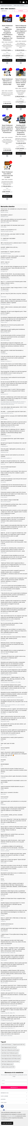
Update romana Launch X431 (7, 1067)
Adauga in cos (7, 60)
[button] (26, 2)
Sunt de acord (7, 1123)
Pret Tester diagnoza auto (7, 1064)
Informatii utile (5, 1093)
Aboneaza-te (14, 1087)
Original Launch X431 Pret (18, 1044)
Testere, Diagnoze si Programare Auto (11, 2)
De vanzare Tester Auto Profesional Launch (10, 1055)
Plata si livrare (4, 1096)
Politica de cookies (11, 1116)
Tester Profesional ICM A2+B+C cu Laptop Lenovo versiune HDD (7, 81)
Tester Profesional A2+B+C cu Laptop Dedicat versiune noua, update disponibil (20, 82)
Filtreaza (21, 10)
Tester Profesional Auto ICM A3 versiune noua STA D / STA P (7, 174)
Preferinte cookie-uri (5, 1119)
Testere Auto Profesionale (6, 5)
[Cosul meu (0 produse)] (23, 2)
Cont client (3, 1102)
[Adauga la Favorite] (7, 63)
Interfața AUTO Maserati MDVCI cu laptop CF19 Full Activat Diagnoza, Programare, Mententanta (20, 129)
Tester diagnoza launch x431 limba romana (10, 1058)
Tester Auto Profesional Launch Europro (10, 1061)
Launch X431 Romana (6, 1044)
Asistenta (3, 1099)
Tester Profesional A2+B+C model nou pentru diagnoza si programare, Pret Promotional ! (7, 128)
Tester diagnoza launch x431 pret (8, 1047)
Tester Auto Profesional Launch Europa (10, 1050)
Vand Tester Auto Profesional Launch (9, 1053)
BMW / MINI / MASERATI (7, 42)
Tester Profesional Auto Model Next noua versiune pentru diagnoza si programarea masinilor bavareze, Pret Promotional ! (20, 32)
